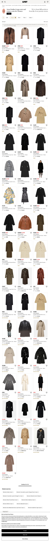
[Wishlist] (47, 2)
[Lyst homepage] (24, 2)
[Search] (5, 2)
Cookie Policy (4, 521)
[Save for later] (15, 46)
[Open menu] (2, 2)
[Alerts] (44, 2)
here (15, 25)
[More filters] (3, 17)
